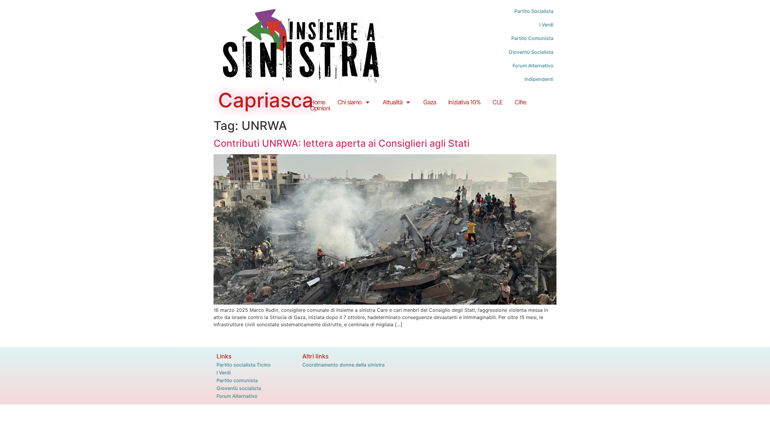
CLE (497, 102)
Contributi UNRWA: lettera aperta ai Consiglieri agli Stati (342, 143)
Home (317, 102)
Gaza (429, 102)
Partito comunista (237, 380)
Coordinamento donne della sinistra (343, 365)
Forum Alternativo (237, 396)
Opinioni (320, 108)
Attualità (392, 102)
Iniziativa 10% (464, 102)
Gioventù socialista (239, 388)
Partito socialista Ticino (244, 365)
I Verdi (224, 373)
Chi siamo (349, 102)
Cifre (520, 102)
